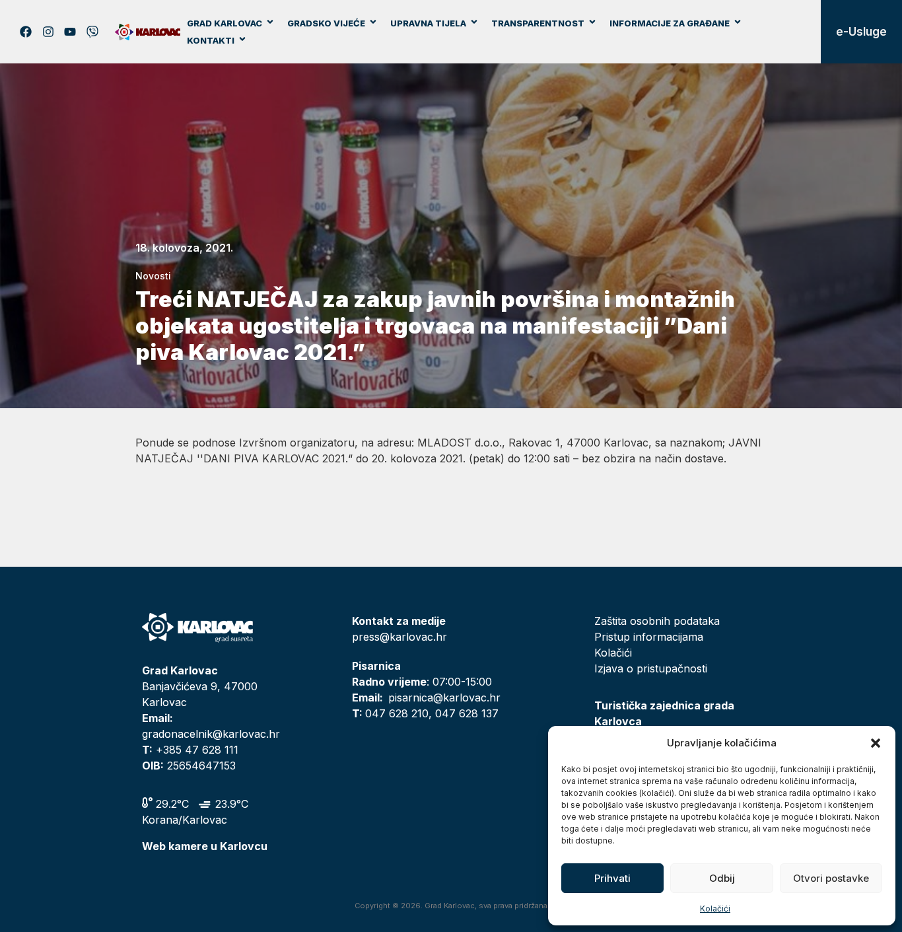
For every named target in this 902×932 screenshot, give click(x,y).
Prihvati (612, 878)
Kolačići (715, 909)
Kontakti (210, 40)
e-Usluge (861, 31)
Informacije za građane (669, 23)
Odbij (722, 878)
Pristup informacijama (648, 636)
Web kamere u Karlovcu (204, 846)
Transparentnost (537, 23)
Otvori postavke (831, 878)
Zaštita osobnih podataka (657, 620)
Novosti (153, 275)
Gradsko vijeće (326, 23)
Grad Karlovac (224, 23)
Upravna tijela (428, 23)
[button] (875, 743)
